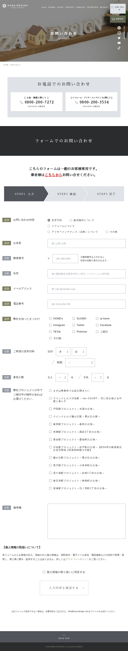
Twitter (80, 325)
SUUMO (81, 318)
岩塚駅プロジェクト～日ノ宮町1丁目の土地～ (80, 488)
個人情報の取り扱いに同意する (66, 572)
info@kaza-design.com (78, 611)
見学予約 (57, 220)
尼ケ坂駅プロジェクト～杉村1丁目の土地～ (79, 473)
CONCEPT (69, 7)
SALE (44, 7)
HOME (6, 65)
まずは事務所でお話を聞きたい (71, 390)
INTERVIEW (92, 7)
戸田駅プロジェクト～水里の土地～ (74, 408)
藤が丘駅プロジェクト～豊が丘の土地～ (76, 457)
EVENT (60, 7)
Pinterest (82, 331)
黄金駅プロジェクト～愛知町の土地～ (75, 439)
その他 (114, 231)
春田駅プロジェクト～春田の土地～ (74, 424)
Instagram (59, 325)
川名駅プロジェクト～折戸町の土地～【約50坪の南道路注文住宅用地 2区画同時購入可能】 (87, 448)
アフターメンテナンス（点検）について (75, 231)
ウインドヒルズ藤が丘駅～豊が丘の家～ (76, 416)
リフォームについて (63, 226)
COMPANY (81, 7)
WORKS (52, 7)
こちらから (53, 175)
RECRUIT (104, 7)
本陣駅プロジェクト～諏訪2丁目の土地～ (77, 431)
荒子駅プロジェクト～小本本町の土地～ (76, 465)
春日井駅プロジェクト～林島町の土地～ (76, 480)
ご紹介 (104, 331)
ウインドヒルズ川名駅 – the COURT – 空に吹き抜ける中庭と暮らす (87, 399)
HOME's (58, 318)
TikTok (57, 331)
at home (104, 318)
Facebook (105, 325)
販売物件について (84, 220)
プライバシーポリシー (77, 559)
